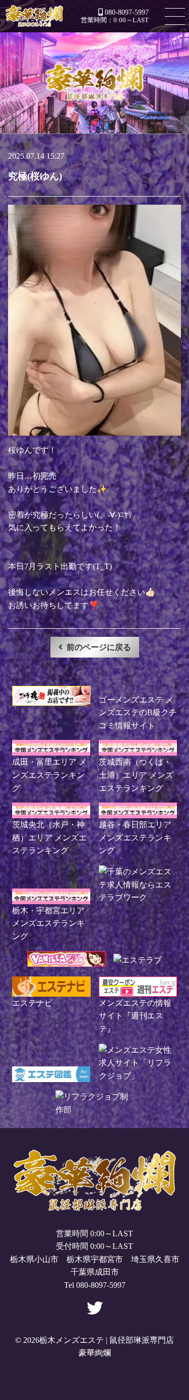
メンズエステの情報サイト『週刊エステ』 (135, 1016)
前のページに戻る (99, 647)
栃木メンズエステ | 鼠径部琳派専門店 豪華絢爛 (34, 16)
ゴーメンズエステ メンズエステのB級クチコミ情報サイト (138, 712)
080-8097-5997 (127, 12)
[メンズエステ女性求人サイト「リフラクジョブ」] (138, 1075)
